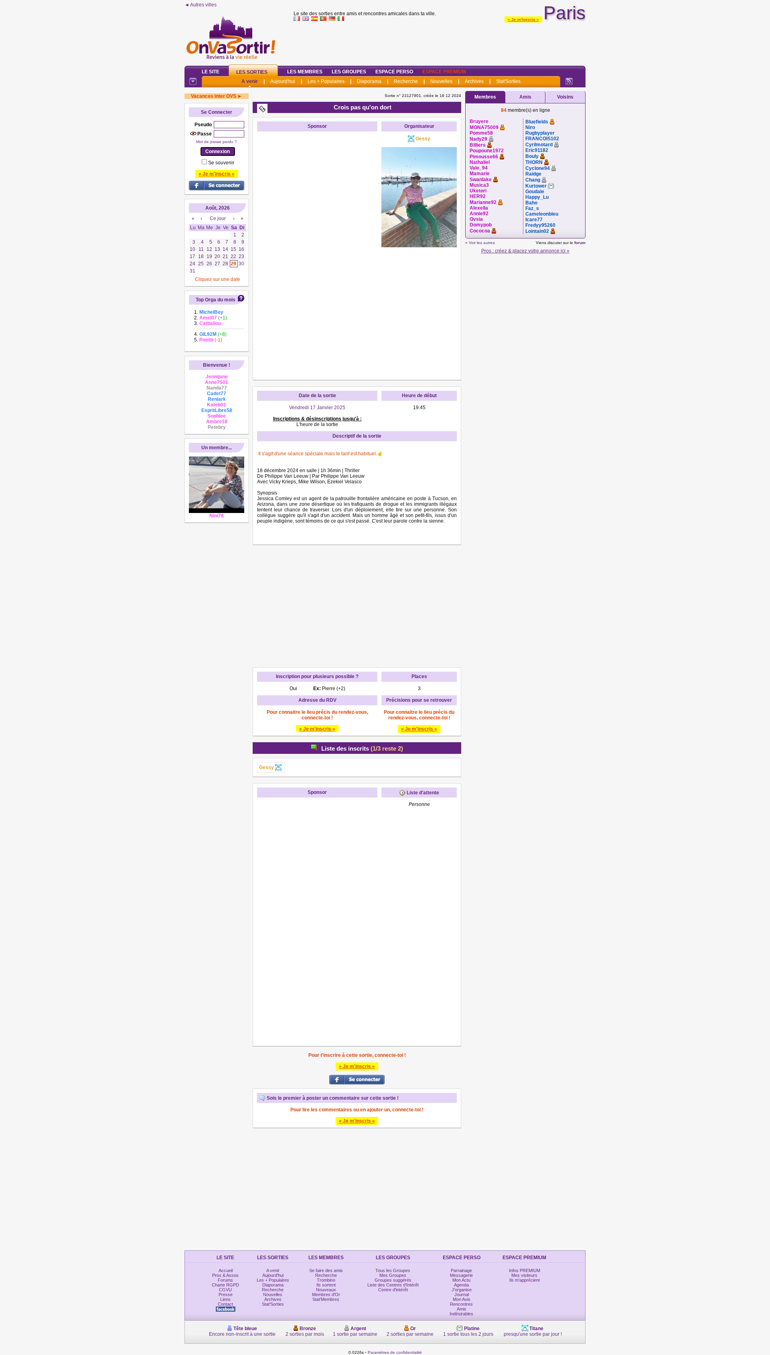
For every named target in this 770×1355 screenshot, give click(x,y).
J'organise (462, 1289)
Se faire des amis (326, 1270)
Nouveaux (326, 1289)
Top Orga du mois (215, 300)
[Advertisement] (440, 42)
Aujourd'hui (282, 81)
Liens (225, 1299)
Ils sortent (326, 1284)
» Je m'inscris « (523, 19)
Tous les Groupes (392, 1270)
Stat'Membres (325, 1299)
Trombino (326, 1280)
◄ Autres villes (200, 5)
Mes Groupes (392, 1275)
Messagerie (461, 1275)
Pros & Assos (225, 1275)
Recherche (406, 81)
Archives (474, 81)
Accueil (226, 1270)
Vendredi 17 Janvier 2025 (317, 407)
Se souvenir (221, 163)
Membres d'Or (326, 1294)
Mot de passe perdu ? (216, 141)
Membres (485, 97)
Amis (525, 97)
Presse (226, 1294)
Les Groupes (349, 72)
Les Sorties (251, 72)
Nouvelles (441, 81)
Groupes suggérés (393, 1280)
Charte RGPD (225, 1284)
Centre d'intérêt (393, 1289)
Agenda (461, 1284)
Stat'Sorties (508, 81)
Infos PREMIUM (524, 1270)
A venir (249, 81)
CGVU (225, 1289)
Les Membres (304, 72)
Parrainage (461, 1270)
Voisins (565, 97)
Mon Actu (461, 1280)
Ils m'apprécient (524, 1280)
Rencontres (461, 1304)
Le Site (210, 72)
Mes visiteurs (524, 1275)
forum (580, 242)
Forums (225, 1280)
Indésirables (461, 1313)
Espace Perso (394, 72)
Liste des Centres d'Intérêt (393, 1284)
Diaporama (369, 81)
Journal (461, 1294)
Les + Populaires (326, 81)
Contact (225, 1304)
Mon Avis (461, 1299)
